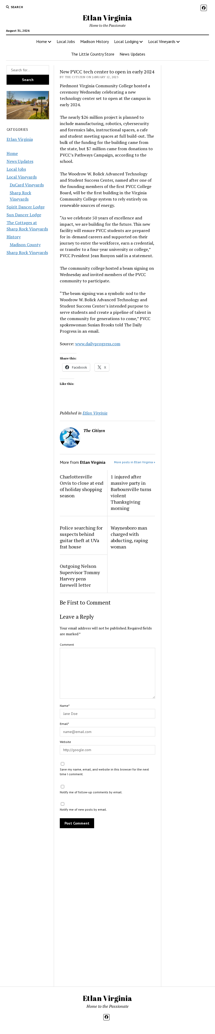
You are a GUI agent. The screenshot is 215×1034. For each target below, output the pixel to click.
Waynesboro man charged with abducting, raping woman (129, 537)
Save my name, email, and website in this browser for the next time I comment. (104, 771)
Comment (67, 645)
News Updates (132, 54)
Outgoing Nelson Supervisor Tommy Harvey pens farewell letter (80, 575)
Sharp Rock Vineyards (27, 252)
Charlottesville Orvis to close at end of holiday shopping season (81, 486)
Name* (64, 706)
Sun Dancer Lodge (24, 215)
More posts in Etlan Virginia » (134, 462)
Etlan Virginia (107, 18)
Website (65, 742)
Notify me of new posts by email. (83, 809)
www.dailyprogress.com (97, 344)
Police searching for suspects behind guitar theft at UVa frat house (81, 537)
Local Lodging (126, 41)
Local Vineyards (161, 41)
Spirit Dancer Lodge (26, 207)
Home (41, 41)
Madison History (94, 41)
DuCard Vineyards (27, 185)
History (14, 237)
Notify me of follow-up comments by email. (91, 792)
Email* (64, 724)
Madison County (25, 244)
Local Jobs (66, 41)
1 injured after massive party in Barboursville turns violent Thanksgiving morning (131, 492)
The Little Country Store (92, 54)
